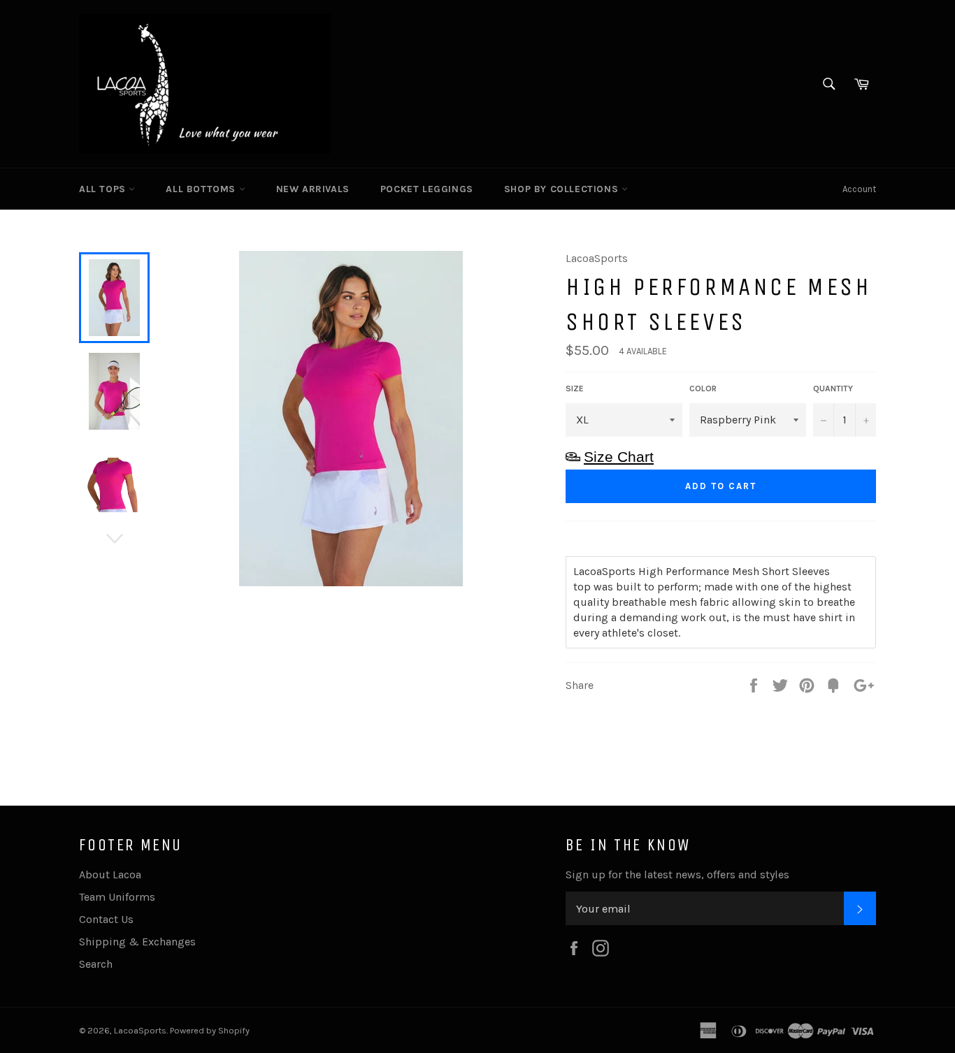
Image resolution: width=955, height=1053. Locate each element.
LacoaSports (140, 1030)
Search (96, 964)
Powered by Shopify (210, 1030)
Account (859, 189)
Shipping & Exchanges (137, 941)
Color (703, 388)
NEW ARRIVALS (313, 189)
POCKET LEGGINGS (426, 189)
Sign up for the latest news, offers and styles (677, 874)
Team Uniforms (117, 896)
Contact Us (106, 919)
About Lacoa (110, 874)
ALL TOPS (104, 189)
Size (575, 388)
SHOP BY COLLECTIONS (563, 189)
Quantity (833, 388)
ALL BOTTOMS (202, 189)
